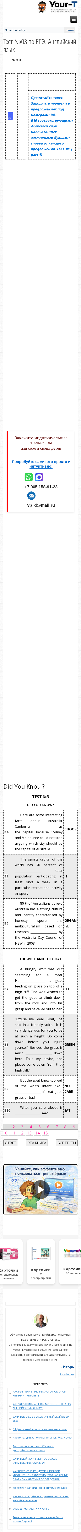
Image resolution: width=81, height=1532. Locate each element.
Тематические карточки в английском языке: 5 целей (38, 1519)
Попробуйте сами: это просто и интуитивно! (41, 464)
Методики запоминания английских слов (40, 1488)
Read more (67, 1374)
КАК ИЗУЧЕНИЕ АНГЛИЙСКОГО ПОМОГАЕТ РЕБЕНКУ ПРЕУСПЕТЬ (39, 1394)
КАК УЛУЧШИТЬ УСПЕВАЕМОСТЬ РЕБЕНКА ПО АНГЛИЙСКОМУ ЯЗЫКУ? (42, 1406)
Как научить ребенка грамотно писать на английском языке (41, 1498)
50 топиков (73, 1273)
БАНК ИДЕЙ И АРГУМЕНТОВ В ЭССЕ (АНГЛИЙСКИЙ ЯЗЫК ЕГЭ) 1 (35, 1461)
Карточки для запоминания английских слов (42, 1437)
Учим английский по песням (31, 1509)
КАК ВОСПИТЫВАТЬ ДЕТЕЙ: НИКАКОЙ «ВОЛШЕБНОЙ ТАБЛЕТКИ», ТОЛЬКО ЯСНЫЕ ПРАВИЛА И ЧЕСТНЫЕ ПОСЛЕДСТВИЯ (40, 1475)
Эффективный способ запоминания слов (40, 1429)
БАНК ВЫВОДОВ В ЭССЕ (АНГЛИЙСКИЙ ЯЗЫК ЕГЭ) (41, 1419)
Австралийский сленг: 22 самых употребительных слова (33, 1448)
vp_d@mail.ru (41, 505)
